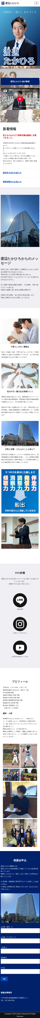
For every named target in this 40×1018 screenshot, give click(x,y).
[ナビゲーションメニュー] (36, 3)
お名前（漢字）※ (7, 927)
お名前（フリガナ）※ (8, 937)
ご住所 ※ (4, 947)
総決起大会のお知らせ (12, 173)
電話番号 (4, 957)
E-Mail (3, 968)
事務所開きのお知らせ (12, 182)
